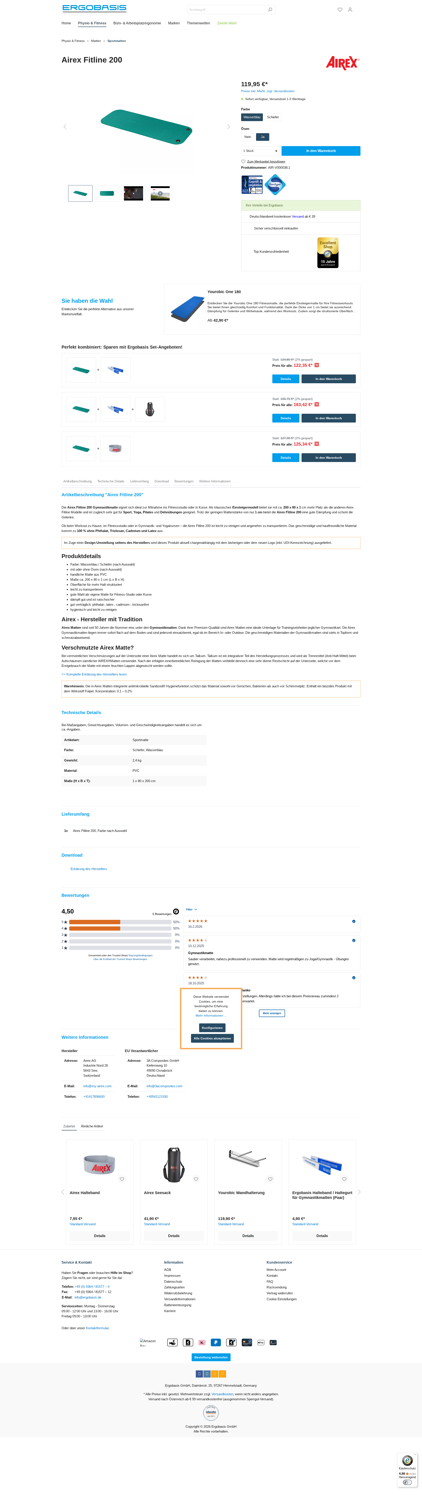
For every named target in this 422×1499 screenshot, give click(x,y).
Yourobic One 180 (224, 292)
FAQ (270, 1281)
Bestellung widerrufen (211, 1357)
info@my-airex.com (97, 1086)
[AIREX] (342, 63)
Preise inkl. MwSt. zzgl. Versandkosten (268, 91)
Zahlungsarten (174, 1287)
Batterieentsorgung (177, 1305)
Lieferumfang (139, 481)
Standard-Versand (83, 1224)
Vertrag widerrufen (280, 1293)
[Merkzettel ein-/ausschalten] (122, 1179)
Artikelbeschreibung (77, 481)
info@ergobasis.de (88, 1297)
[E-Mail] (214, 1373)
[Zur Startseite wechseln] (94, 9)
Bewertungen (184, 481)
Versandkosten (222, 1394)
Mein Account (276, 1270)
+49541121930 (157, 1096)
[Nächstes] (229, 127)
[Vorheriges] (65, 127)
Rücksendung (277, 1287)
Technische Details (110, 481)
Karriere (170, 1311)
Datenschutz (173, 1281)
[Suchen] (270, 9)
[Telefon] (222, 1373)
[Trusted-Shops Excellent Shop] (327, 252)
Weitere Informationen (215, 481)
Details (100, 1236)
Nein (247, 137)
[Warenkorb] (357, 8)
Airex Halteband (85, 1193)
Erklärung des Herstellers (89, 869)
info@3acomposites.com (164, 1086)
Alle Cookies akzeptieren (212, 1038)
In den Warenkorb (321, 151)
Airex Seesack (157, 1193)
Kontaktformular (97, 1328)
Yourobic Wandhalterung (241, 1193)
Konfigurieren (212, 1028)
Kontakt (272, 1275)
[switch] (407, 1482)
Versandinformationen (179, 1299)
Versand (298, 216)
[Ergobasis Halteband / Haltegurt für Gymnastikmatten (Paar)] (322, 1165)
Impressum (172, 1275)
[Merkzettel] (340, 9)
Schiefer (273, 117)
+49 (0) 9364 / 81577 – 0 (92, 1286)
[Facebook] (199, 1373)
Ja (262, 137)
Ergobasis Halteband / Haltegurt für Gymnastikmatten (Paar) (322, 1195)
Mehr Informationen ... (211, 1015)
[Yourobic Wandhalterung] (248, 1165)
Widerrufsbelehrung (178, 1293)
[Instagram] (207, 1373)
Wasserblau (252, 117)
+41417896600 (94, 1096)
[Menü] (415, 1455)
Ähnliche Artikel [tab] (92, 1126)
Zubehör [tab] (69, 1126)
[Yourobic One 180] (187, 309)
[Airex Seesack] (174, 1165)
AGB (167, 1270)
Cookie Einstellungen (282, 1299)
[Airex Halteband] (100, 1165)
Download (162, 481)
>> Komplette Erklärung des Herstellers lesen (94, 674)
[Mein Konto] (350, 9)
